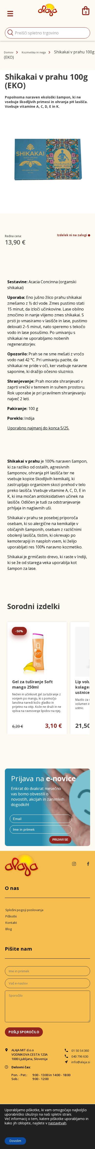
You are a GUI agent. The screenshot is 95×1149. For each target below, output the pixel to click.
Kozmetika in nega (34, 52)
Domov (8, 52)
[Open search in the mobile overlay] (47, 33)
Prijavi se (60, 839)
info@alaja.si (80, 1062)
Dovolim (15, 1141)
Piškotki (11, 916)
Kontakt (11, 922)
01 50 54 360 (80, 1050)
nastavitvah (57, 1123)
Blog (8, 929)
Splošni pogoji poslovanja (24, 910)
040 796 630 (79, 1056)
